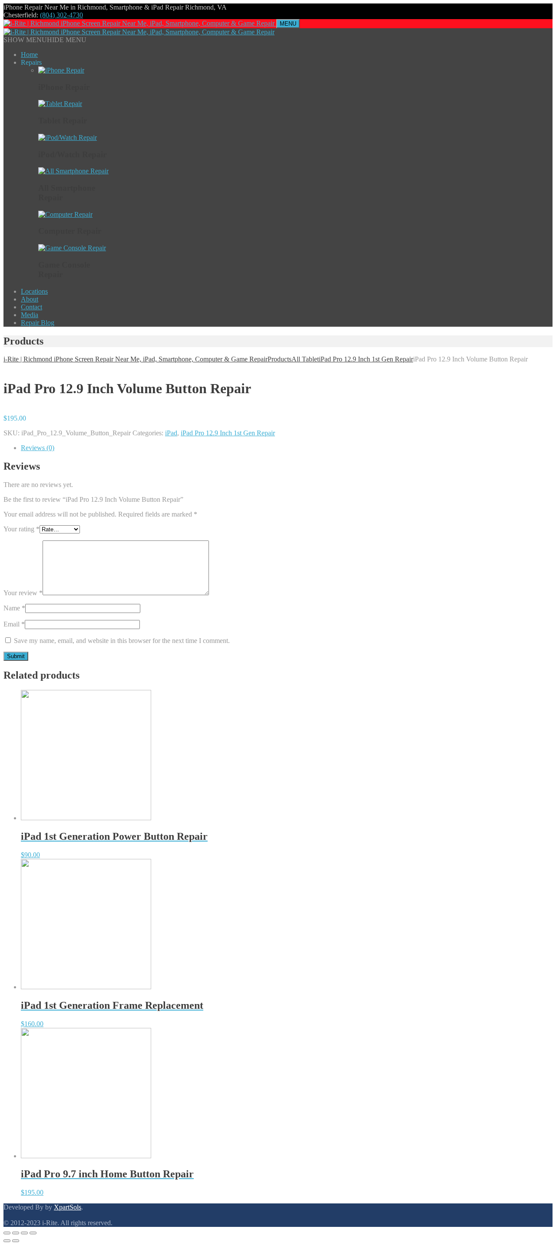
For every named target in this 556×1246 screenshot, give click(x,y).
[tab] (287, 448)
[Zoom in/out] (33, 1233)
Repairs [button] (31, 62)
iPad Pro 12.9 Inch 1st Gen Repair (228, 433)
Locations (34, 291)
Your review (23, 592)
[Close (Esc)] (6, 1233)
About (29, 299)
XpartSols (67, 1207)
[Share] (15, 1233)
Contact (31, 307)
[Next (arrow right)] (15, 1240)
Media (29, 314)
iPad (171, 433)
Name (14, 608)
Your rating (21, 529)
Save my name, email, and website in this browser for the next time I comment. (122, 640)
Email (14, 624)
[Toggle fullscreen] (24, 1233)
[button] (44, 39)
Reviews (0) (37, 447)
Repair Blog (37, 322)
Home (29, 54)
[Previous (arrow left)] (6, 1240)
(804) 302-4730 (61, 15)
